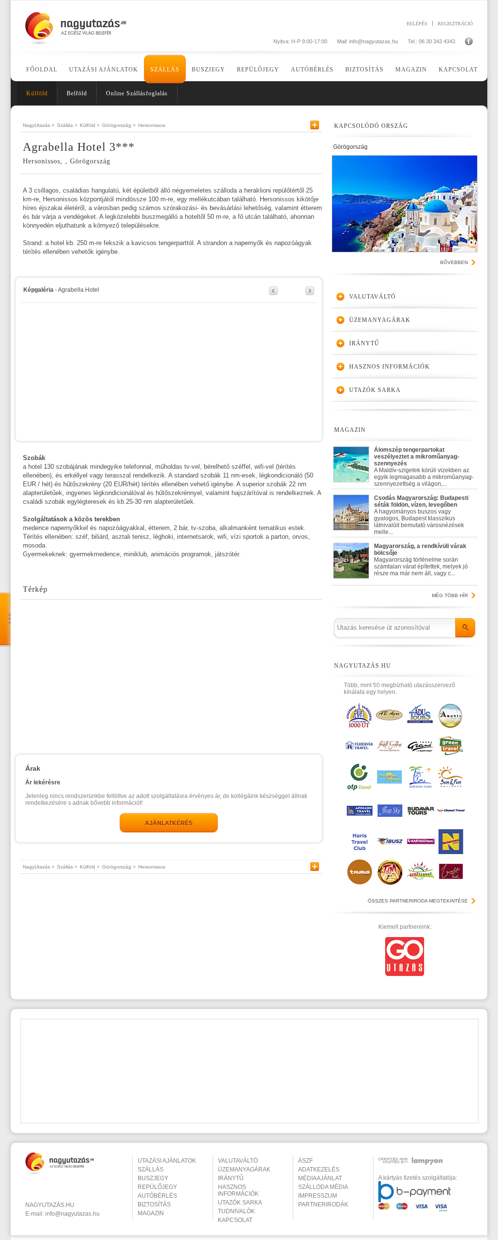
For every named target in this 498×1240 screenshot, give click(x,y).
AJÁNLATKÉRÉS (169, 823)
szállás (150, 1169)
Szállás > (67, 125)
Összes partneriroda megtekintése (418, 900)
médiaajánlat (320, 1178)
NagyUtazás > (38, 125)
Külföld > (90, 125)
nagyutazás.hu (49, 1205)
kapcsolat (235, 1220)
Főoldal (41, 69)
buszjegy (153, 1178)
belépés (417, 23)
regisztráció (455, 23)
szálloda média (323, 1187)
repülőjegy (157, 1187)
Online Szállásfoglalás (137, 93)
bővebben (454, 262)
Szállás (164, 69)
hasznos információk (238, 1190)
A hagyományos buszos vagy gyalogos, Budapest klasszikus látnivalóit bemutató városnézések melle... (421, 513)
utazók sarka (240, 1202)
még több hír (450, 595)
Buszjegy (208, 69)
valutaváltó (238, 1160)
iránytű (231, 1178)
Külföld (37, 93)
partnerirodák (323, 1204)
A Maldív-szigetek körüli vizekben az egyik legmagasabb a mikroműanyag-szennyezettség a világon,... (424, 464)
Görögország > (119, 125)
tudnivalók (236, 1211)
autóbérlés (157, 1195)
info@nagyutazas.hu (373, 41)
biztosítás (154, 1204)
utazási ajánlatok (167, 1160)
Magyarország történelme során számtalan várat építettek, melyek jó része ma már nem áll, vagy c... (421, 560)
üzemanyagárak (244, 1169)
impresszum (317, 1195)
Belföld (77, 93)
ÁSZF (305, 1160)
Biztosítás (364, 69)
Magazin (411, 69)
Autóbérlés (312, 69)
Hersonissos (151, 125)
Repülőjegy (258, 69)
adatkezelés (318, 1169)
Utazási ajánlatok (103, 69)
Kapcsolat (458, 69)
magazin (151, 1213)
